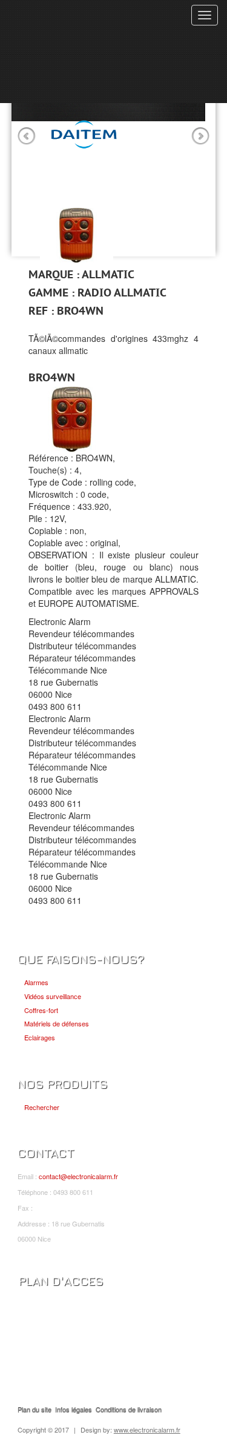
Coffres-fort (41, 1010)
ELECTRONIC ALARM (76, 22)
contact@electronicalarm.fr (78, 1176)
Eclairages (39, 1037)
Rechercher (41, 1107)
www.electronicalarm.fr (147, 1429)
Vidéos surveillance (52, 996)
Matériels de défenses (56, 1023)
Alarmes (36, 982)
